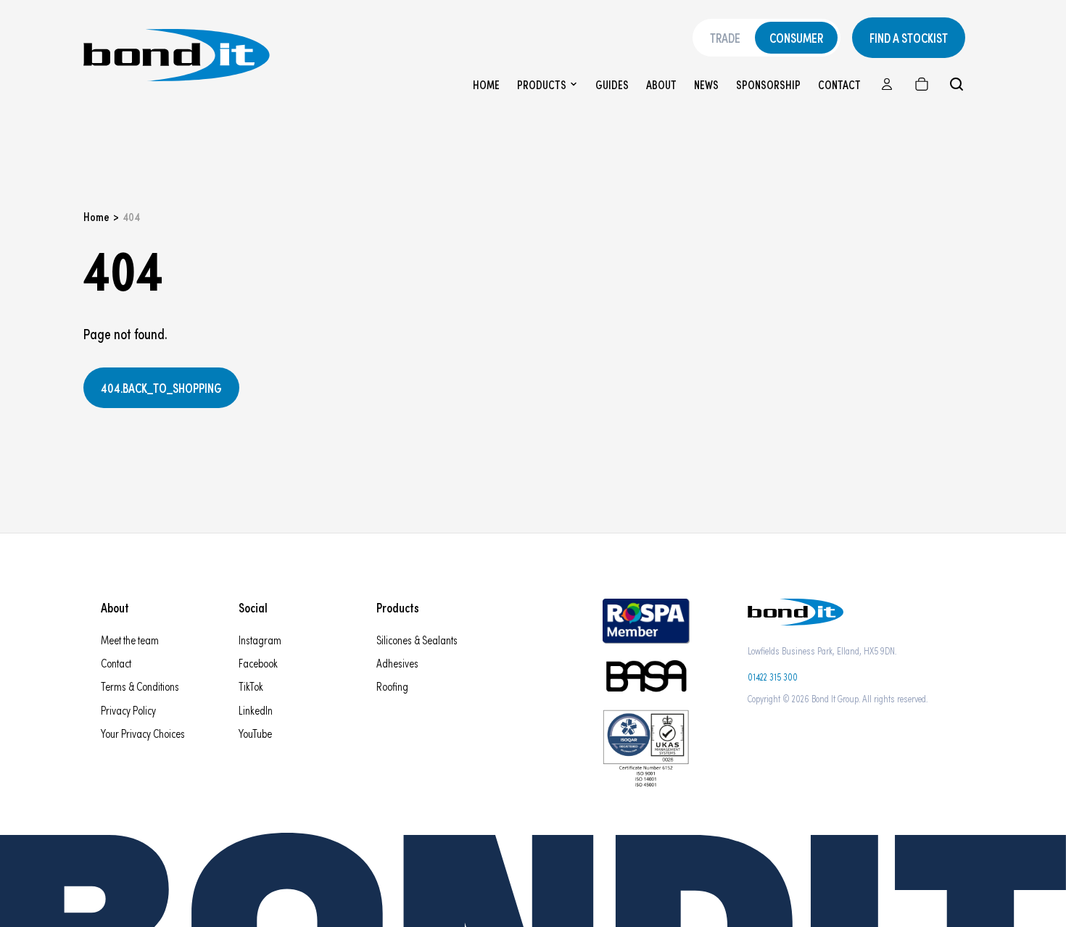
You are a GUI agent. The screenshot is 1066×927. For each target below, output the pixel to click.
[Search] (956, 84)
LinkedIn (256, 710)
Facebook (258, 662)
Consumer (796, 37)
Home (486, 84)
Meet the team (130, 639)
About (661, 84)
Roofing (392, 686)
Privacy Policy (128, 710)
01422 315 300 (773, 676)
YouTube (255, 733)
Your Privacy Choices (143, 733)
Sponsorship (768, 84)
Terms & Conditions (140, 686)
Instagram (260, 639)
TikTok (251, 686)
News (706, 84)
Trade (725, 37)
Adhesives (397, 662)
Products (541, 84)
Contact (839, 84)
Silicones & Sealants (417, 639)
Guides (612, 84)
